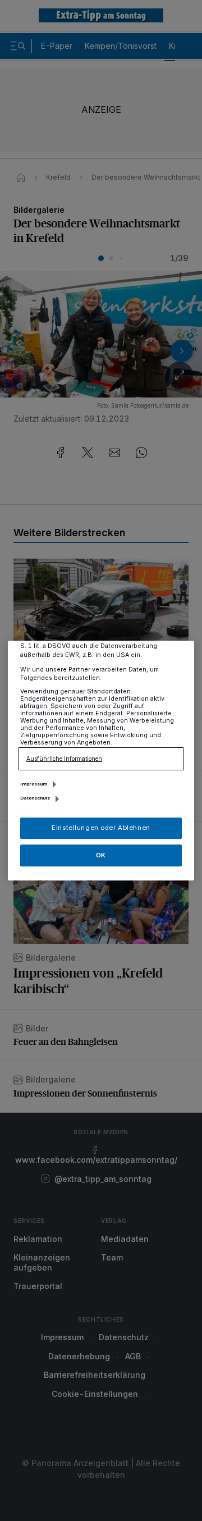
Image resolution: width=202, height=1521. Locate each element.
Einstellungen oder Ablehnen (101, 828)
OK (101, 855)
